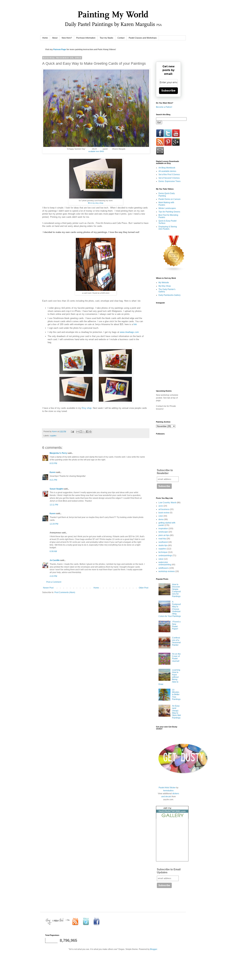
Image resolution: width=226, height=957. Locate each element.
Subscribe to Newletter (165, 472)
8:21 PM (53, 480)
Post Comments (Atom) (64, 592)
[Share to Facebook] (87, 431)
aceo (160, 506)
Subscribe (168, 90)
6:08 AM (53, 551)
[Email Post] (72, 431)
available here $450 (96, 151)
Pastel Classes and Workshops (143, 38)
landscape (163, 532)
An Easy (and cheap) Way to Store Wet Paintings (176, 712)
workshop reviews (166, 571)
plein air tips (163, 535)
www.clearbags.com (129, 332)
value (160, 559)
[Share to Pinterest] (90, 431)
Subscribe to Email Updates (169, 871)
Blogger (153, 949)
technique (162, 552)
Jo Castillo (55, 560)
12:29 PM (54, 524)
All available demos (167, 171)
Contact (120, 38)
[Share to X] (84, 431)
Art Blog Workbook (166, 168)
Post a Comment (53, 582)
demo (161, 519)
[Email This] (77, 431)
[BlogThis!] (81, 431)
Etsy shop (86, 408)
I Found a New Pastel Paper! (176, 625)
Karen (52, 472)
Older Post (143, 588)
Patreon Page (59, 49)
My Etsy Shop (164, 286)
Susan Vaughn (56, 489)
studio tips (163, 545)
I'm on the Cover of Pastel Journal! (176, 657)
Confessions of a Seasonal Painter (176, 641)
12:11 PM (54, 505)
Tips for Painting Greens (169, 212)
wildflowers (163, 568)
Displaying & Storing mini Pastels (167, 227)
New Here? (67, 38)
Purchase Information (85, 38)
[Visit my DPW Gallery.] (172, 818)
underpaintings (165, 555)
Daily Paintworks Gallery (169, 295)
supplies (53, 436)
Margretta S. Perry (58, 453)
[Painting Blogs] (174, 270)
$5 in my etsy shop (95, 203)
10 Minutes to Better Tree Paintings (176, 695)
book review (163, 513)
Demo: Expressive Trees (169, 181)
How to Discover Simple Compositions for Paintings (176, 590)
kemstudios (168, 790)
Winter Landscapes (167, 208)
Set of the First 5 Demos (169, 174)
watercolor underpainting (164, 563)
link (135, 324)
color (160, 516)
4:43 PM (53, 576)
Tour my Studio (106, 38)
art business (163, 509)
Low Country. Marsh (167, 502)
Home (45, 38)
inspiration (163, 528)
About (54, 38)
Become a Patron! (164, 107)
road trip (162, 538)
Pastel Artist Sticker (167, 787)
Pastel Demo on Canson (169, 199)
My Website (163, 282)
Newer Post (48, 588)
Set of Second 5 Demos (169, 178)
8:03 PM (53, 463)
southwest (163, 542)
